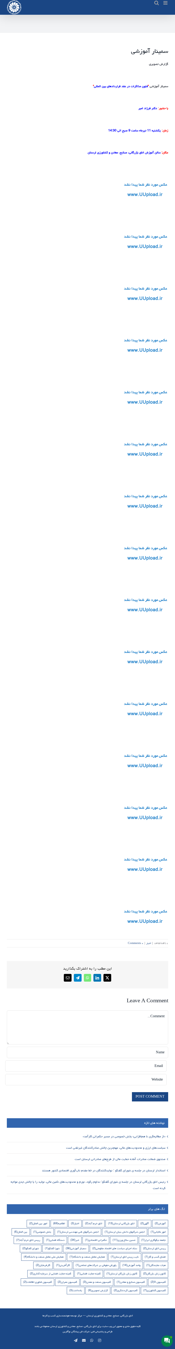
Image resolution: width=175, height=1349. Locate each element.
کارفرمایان (43, 1265)
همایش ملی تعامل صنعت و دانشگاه (44, 1256)
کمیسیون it (158, 1282)
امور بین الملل (38, 1223)
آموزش (160, 1223)
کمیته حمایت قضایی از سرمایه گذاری (50, 1273)
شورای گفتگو (30, 1248)
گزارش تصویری (98, 1290)
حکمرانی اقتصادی (96, 1240)
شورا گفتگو (52, 1248)
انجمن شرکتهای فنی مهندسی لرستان (78, 1231)
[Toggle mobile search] (156, 2)
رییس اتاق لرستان (154, 1248)
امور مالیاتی (158, 1231)
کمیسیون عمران (67, 1282)
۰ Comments (135, 943)
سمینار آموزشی (76, 1248)
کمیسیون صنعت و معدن (97, 1282)
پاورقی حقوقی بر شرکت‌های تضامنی (96, 1265)
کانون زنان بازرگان (154, 1273)
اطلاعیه (59, 1223)
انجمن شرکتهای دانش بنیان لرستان (125, 1231)
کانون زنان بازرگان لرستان (121, 1273)
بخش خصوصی (42, 1231)
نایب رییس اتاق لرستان (125, 1256)
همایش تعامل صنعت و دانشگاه (87, 1256)
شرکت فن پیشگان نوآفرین (76, 1331)
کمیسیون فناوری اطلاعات (37, 1282)
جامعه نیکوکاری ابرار (153, 1240)
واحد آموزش (131, 1265)
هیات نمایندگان (156, 1265)
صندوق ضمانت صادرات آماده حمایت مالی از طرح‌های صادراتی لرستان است (119, 1159)
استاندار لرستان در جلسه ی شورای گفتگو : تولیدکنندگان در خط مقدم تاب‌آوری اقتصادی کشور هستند (103, 1170)
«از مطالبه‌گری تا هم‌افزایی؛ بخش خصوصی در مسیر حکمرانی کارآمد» (123, 1136)
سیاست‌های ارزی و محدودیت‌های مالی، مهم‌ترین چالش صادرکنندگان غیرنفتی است (115, 1148)
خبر (74, 1240)
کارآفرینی (63, 1265)
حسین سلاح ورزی (124, 1240)
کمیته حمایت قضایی (88, 1273)
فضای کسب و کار (155, 1256)
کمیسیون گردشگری (125, 1290)
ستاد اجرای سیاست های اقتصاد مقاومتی (114, 1248)
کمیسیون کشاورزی (154, 1290)
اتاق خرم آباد (93, 1223)
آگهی (144, 1223)
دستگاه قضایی (55, 1240)
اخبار (148, 943)
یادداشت (75, 1290)
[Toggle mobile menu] (165, 2)
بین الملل (20, 1231)
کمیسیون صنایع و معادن (131, 1282)
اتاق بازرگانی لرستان (121, 1223)
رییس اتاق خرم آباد (28, 1240)
